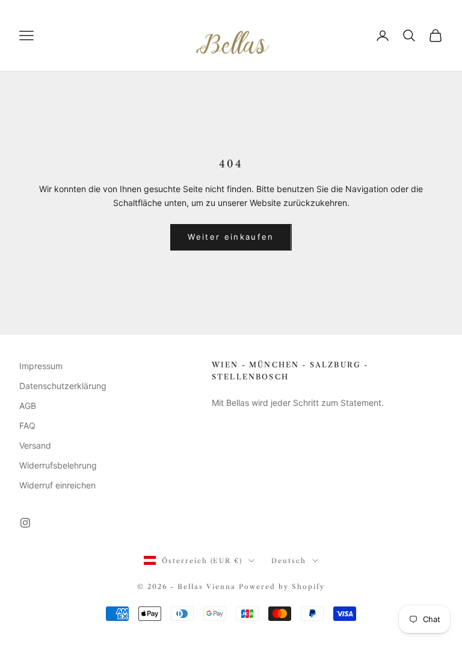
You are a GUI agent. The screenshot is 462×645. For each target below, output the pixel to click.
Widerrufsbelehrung (58, 465)
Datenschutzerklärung (62, 386)
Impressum (41, 366)
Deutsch (288, 560)
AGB (27, 405)
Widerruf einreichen (57, 485)
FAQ (27, 425)
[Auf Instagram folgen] (25, 523)
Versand (35, 445)
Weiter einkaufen (231, 236)
